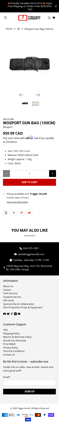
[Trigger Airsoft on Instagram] (15, 314)
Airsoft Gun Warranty (14, 340)
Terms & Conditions (14, 351)
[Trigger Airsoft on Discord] (4, 314)
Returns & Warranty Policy (17, 336)
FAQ (5, 329)
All (18, 29)
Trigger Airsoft (23, 408)
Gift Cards (8, 300)
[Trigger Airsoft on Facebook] (11, 314)
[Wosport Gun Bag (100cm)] (29, 63)
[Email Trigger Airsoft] (8, 314)
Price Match (9, 343)
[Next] (37, 95)
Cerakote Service (12, 296)
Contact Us (9, 354)
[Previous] (21, 95)
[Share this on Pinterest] (22, 213)
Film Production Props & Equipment (22, 307)
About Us (8, 286)
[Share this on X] (6, 213)
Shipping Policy (11, 333)
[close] (55, 6)
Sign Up (29, 391)
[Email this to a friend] (29, 213)
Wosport (7, 126)
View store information (17, 202)
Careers (7, 289)
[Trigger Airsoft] (30, 18)
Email (6, 377)
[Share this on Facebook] (14, 213)
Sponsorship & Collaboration (18, 303)
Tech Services (10, 293)
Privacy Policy (10, 347)
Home (9, 29)
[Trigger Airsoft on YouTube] (19, 314)
